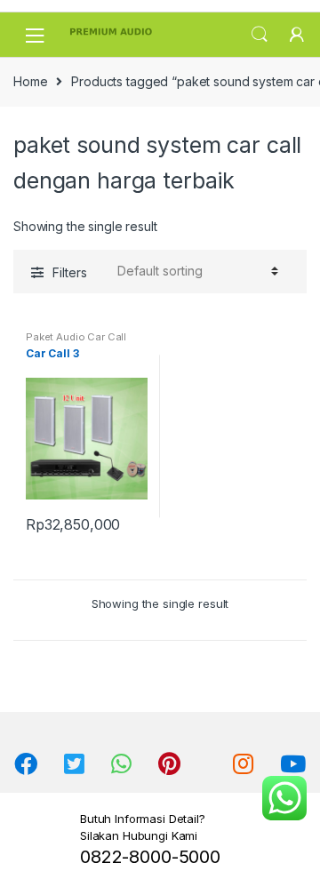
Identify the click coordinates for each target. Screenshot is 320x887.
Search (259, 34)
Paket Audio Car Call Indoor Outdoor (76, 342)
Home (30, 81)
